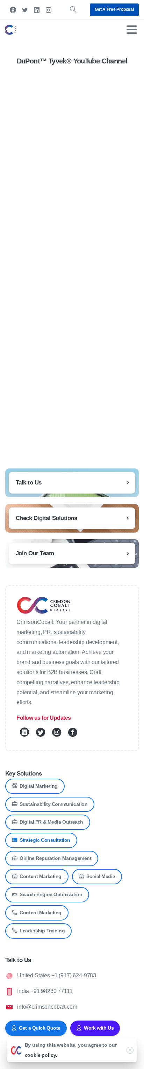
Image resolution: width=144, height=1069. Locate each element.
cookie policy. (41, 1055)
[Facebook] (13, 9)
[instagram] (49, 9)
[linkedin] (37, 9)
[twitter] (25, 9)
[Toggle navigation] (132, 30)
